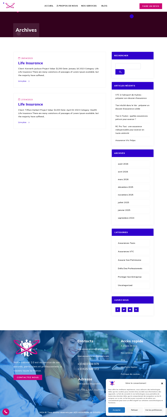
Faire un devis (150, 6)
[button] (162, 383)
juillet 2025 (123, 202)
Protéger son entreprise (130, 277)
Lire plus (22, 81)
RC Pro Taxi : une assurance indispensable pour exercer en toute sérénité (129, 129)
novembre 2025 (126, 194)
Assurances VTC (126, 251)
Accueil (49, 6)
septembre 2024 (126, 218)
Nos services (89, 6)
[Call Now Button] (5, 411)
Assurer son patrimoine (129, 260)
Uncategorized (125, 285)
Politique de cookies (130, 374)
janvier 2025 (124, 210)
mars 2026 (123, 179)
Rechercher (121, 55)
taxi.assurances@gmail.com (93, 356)
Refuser (134, 410)
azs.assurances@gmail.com (93, 349)
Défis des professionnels (130, 268)
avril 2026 (123, 171)
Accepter (117, 410)
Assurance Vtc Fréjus (125, 140)
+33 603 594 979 (88, 364)
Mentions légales (129, 367)
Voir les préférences (153, 410)
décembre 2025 (125, 187)
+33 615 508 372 (88, 369)
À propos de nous (67, 6)
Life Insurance (30, 63)
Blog (104, 6)
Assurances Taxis (126, 243)
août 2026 (123, 164)
